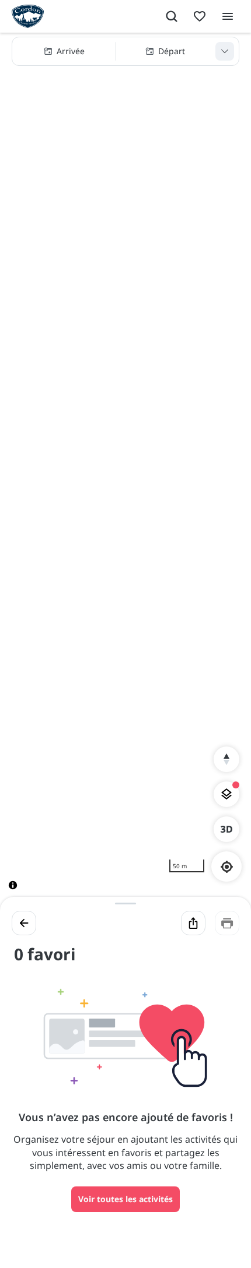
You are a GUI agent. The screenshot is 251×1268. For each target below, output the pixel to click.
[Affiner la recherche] (224, 51)
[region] (125, 470)
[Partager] (193, 923)
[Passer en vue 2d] (226, 829)
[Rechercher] (171, 16)
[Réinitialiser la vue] (226, 759)
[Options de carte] (226, 794)
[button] (125, 51)
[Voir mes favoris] (199, 16)
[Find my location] (226, 866)
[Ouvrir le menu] (227, 16)
